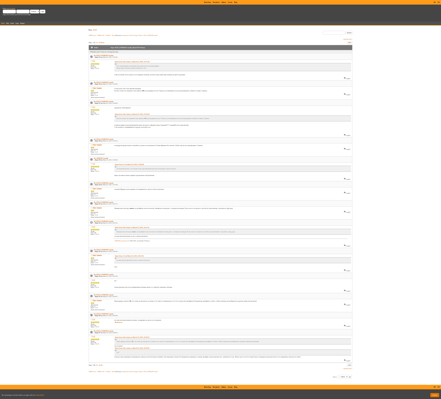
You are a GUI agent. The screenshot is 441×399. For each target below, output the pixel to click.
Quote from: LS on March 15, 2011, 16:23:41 (129, 256)
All (97, 42)
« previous (346, 39)
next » (350, 39)
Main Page (207, 2)
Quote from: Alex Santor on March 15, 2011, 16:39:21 (132, 337)
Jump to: (335, 377)
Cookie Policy (39, 395)
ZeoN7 (131, 35)
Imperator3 (125, 35)
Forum (230, 2)
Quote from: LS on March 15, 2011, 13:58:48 (129, 164)
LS (94, 61)
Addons (223, 2)
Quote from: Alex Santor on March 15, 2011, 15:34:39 (132, 114)
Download (216, 2)
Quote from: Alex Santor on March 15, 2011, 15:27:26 (132, 62)
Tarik (140, 35)
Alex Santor (97, 88)
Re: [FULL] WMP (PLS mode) (103, 55)
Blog (235, 2)
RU (435, 2)
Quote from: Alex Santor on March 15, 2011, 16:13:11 (132, 227)
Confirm (434, 395)
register (13, 8)
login (8, 8)
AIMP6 (95, 30)
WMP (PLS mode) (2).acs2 (122, 241)
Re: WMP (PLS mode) (101, 158)
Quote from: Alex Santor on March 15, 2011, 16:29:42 (132, 348)
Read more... (119, 322)
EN (439, 2)
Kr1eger (135, 35)
